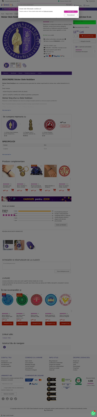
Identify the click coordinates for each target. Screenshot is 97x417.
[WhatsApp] (93, 413)
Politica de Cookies (48, 11)
